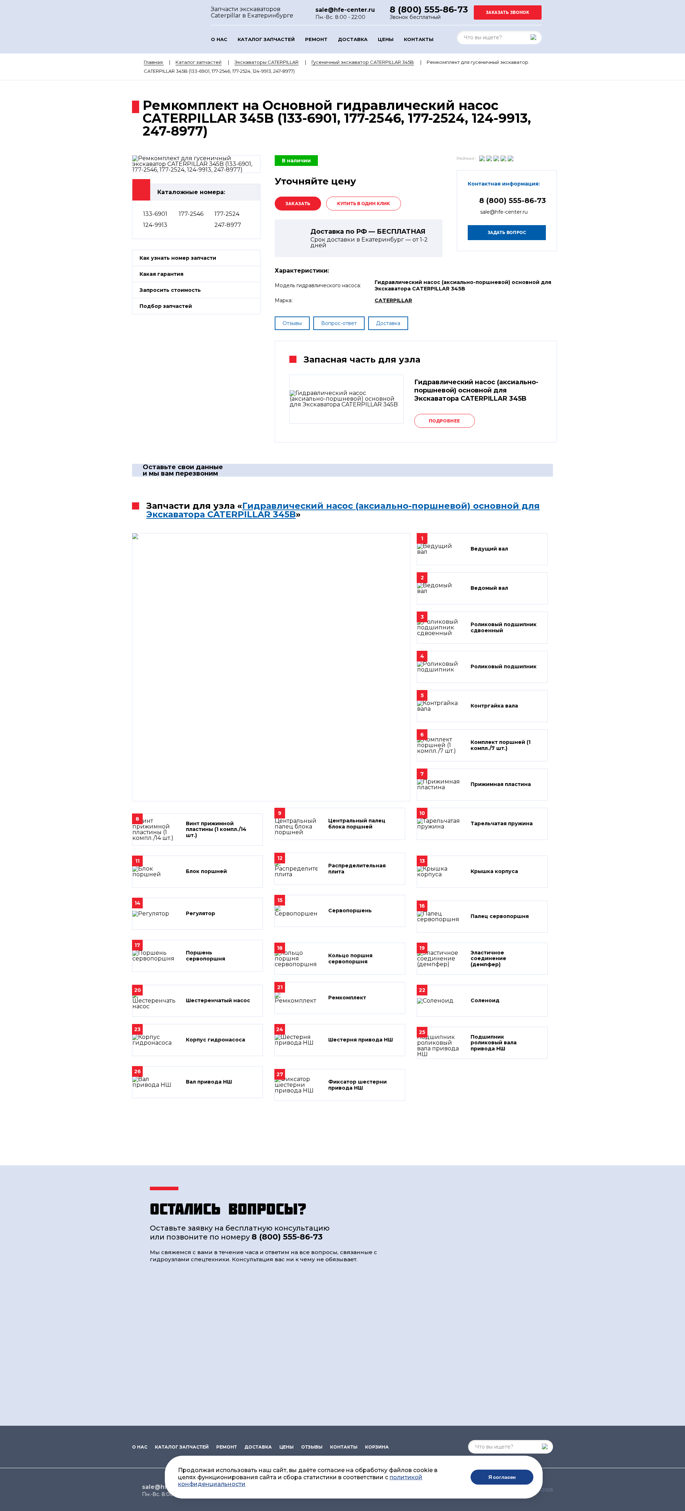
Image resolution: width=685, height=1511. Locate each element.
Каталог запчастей (266, 39)
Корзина (377, 1447)
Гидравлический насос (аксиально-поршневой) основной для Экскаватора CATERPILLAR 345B (343, 510)
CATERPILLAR (393, 300)
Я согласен (502, 1477)
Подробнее (444, 421)
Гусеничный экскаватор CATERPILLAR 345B (362, 62)
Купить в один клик (363, 203)
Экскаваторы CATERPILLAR (266, 62)
